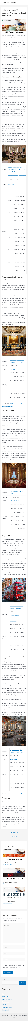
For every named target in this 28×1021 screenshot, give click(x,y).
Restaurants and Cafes (7, 864)
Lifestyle (4, 1004)
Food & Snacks (5, 1002)
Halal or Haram (8, 2)
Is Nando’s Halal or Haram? (10, 882)
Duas (3, 994)
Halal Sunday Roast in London (15, 794)
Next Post (14, 837)
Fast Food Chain (5, 996)
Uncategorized (5, 1010)
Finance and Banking (7, 999)
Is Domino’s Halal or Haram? (11, 863)
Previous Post (14, 832)
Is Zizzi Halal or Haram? (9, 901)
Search (3, 980)
